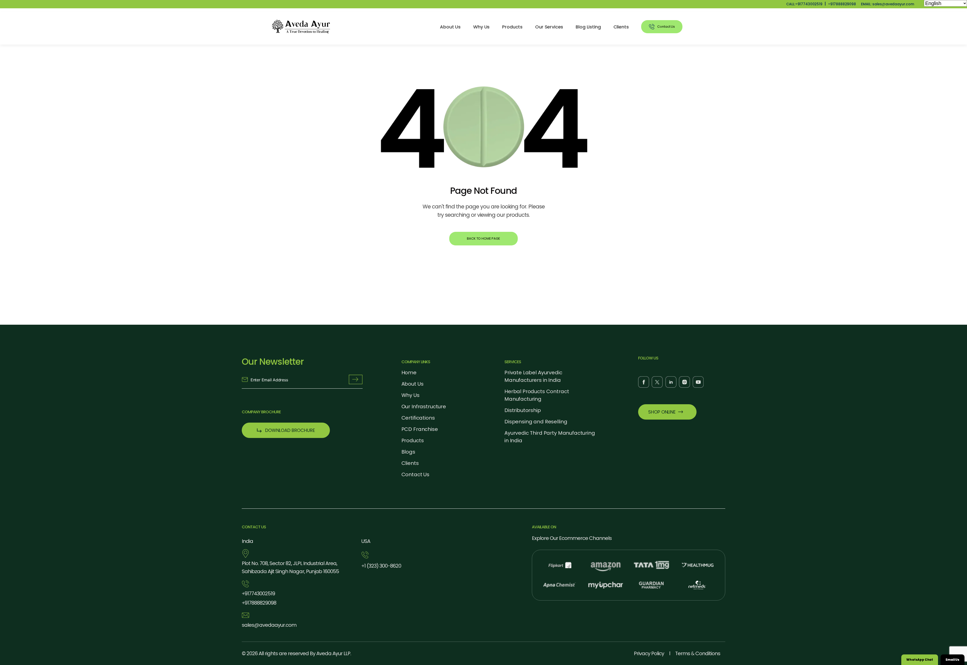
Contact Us (415, 474)
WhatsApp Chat (919, 659)
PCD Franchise (419, 429)
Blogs (408, 451)
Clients (621, 27)
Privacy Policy (649, 653)
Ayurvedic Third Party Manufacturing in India (549, 436)
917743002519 (258, 593)
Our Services (549, 27)
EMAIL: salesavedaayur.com (887, 4)
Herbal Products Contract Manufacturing (536, 395)
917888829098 (842, 4)
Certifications (418, 417)
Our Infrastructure (423, 406)
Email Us (952, 659)
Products (512, 27)
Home (409, 372)
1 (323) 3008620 (381, 565)
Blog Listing (588, 27)
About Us (450, 27)
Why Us (481, 27)
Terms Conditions (697, 653)
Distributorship (522, 410)
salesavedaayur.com (269, 625)
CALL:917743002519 (804, 4)
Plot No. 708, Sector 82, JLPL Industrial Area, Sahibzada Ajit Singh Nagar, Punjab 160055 (290, 567)
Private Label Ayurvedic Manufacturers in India (533, 376)
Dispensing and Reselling (535, 421)
